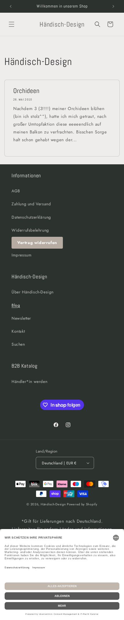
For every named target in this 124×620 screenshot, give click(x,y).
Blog (16, 305)
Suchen (18, 344)
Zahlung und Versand (31, 204)
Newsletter (21, 318)
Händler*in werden (29, 381)
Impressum (21, 255)
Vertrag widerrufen (37, 242)
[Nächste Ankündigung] (113, 6)
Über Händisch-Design (33, 292)
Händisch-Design (53, 504)
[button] (11, 24)
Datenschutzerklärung (31, 217)
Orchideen (26, 91)
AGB (16, 191)
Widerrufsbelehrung (30, 230)
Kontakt (18, 331)
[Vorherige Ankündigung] (10, 6)
